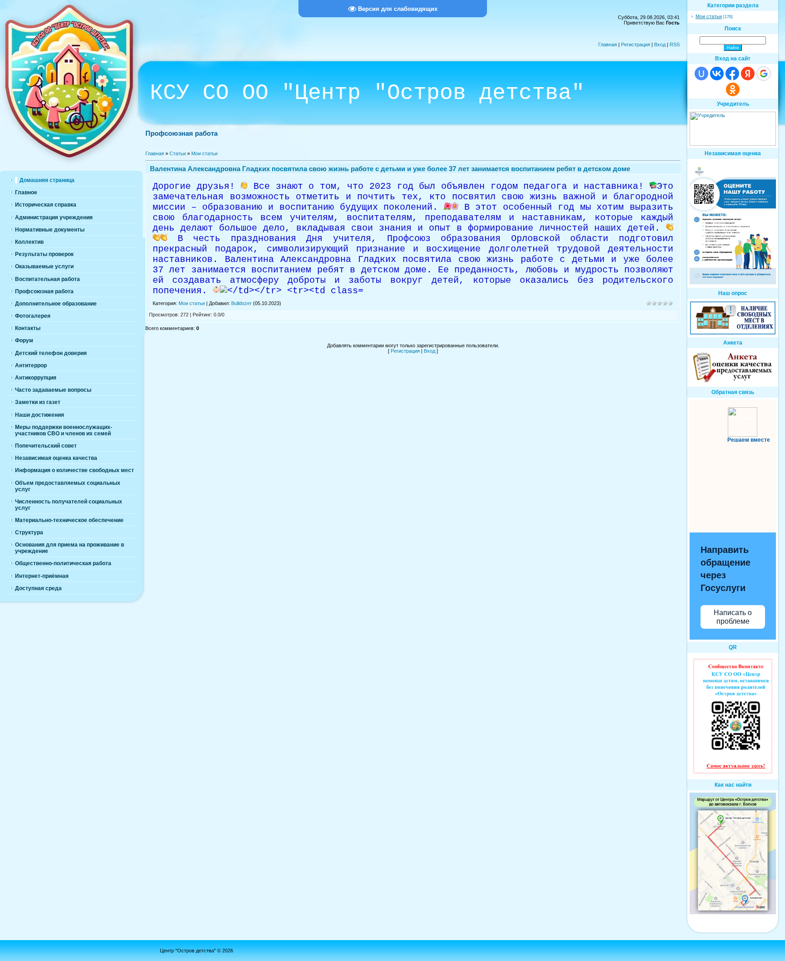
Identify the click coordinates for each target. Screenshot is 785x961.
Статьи (177, 153)
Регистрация (635, 44)
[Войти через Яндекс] (748, 73)
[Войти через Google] (763, 73)
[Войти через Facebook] (732, 73)
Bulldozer (241, 303)
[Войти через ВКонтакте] (717, 73)
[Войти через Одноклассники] (733, 89)
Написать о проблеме (733, 617)
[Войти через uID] (701, 73)
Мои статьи (204, 153)
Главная (607, 44)
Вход (660, 44)
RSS (675, 44)
